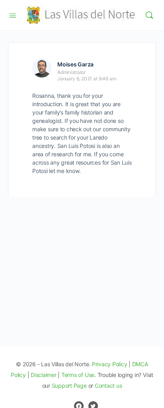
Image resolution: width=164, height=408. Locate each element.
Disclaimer (44, 374)
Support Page (69, 385)
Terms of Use (77, 374)
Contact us (108, 385)
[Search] (149, 15)
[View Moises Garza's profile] (41, 68)
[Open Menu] (13, 15)
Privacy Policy (109, 364)
